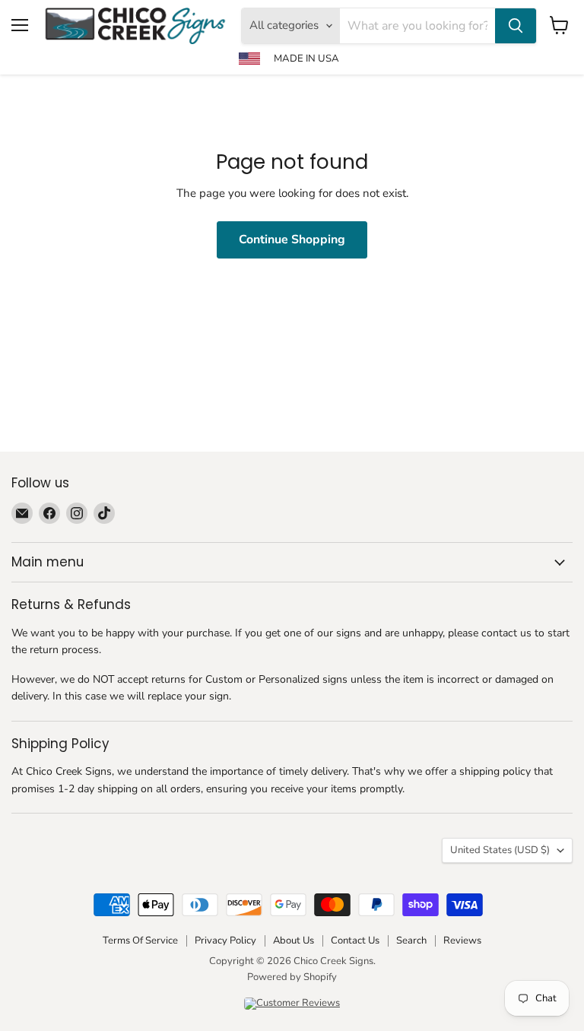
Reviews (462, 940)
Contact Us (355, 940)
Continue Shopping (292, 239)
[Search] (515, 25)
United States (500, 850)
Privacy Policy (225, 940)
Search (411, 940)
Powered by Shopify (292, 977)
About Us (293, 940)
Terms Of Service (140, 940)
